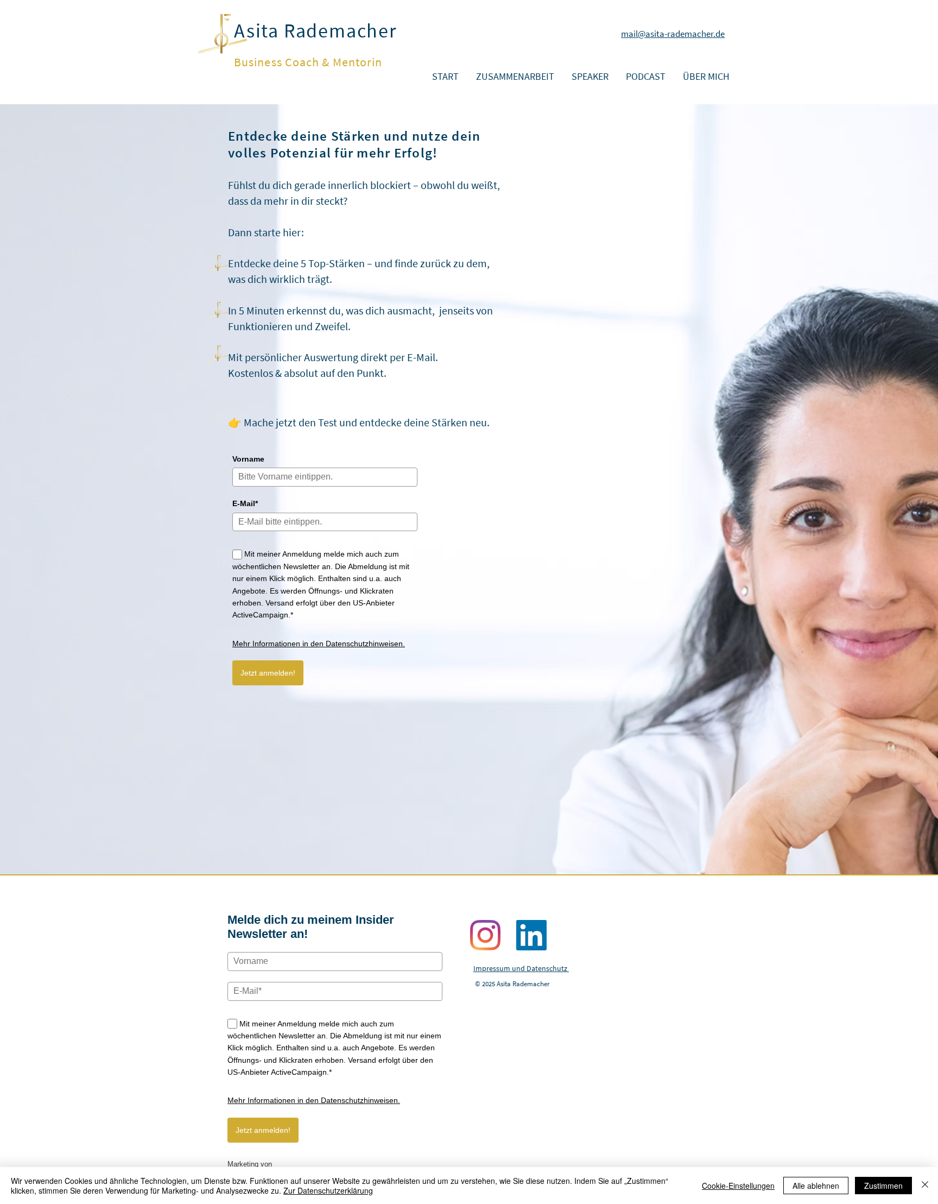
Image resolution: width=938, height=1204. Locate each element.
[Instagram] (485, 935)
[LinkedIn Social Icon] (531, 935)
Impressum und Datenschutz (521, 968)
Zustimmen (883, 1185)
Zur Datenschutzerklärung (328, 1190)
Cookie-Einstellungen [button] (738, 1185)
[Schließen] (924, 1185)
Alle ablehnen (816, 1185)
